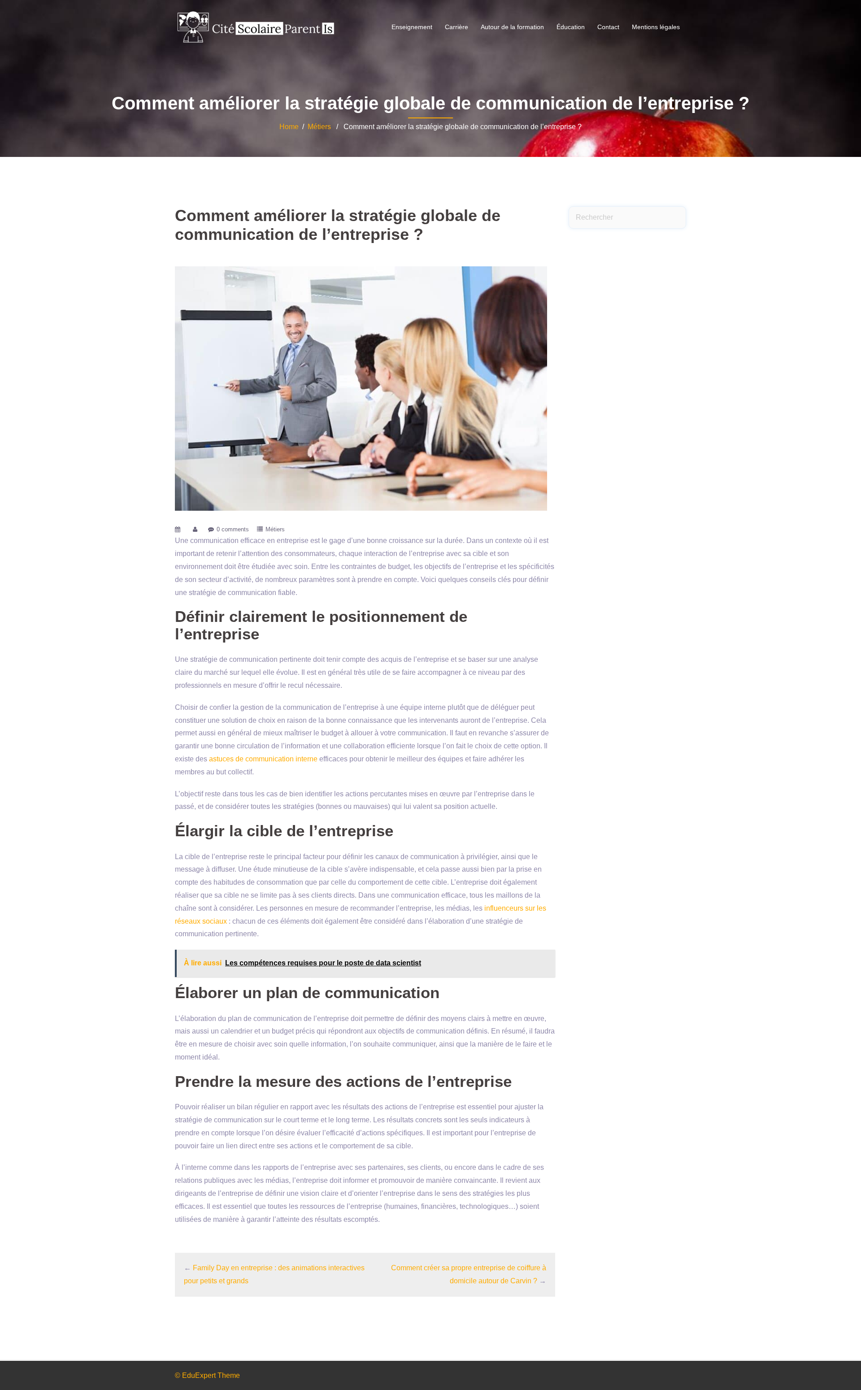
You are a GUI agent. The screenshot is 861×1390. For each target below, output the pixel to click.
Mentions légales (656, 26)
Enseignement (411, 26)
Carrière (456, 26)
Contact (608, 26)
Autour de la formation (512, 26)
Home (289, 126)
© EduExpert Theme (207, 1375)
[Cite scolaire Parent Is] (255, 26)
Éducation (571, 26)
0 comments (233, 529)
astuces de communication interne (263, 759)
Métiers (319, 126)
